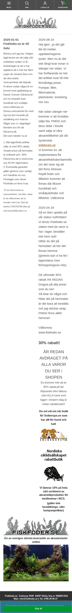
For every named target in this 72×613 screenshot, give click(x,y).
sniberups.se (47, 145)
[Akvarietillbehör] (36, 562)
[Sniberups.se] (54, 435)
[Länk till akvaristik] (36, 525)
